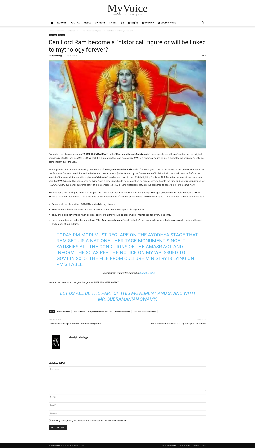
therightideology (55, 55)
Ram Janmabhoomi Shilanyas (145, 311)
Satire (113, 22)
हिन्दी (122, 22)
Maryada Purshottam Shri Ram (100, 311)
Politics (75, 22)
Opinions (100, 22)
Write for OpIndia (169, 445)
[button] (202, 23)
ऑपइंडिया (134, 22)
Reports (61, 22)
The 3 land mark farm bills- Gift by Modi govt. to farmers (178, 323)
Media (87, 22)
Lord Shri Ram (79, 311)
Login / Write (168, 22)
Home (51, 31)
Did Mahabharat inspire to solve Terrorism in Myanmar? (76, 323)
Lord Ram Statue (63, 311)
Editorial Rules (184, 445)
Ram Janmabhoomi (122, 311)
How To (196, 445)
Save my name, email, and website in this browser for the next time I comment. (90, 420)
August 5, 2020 (147, 273)
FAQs (204, 445)
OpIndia (149, 22)
